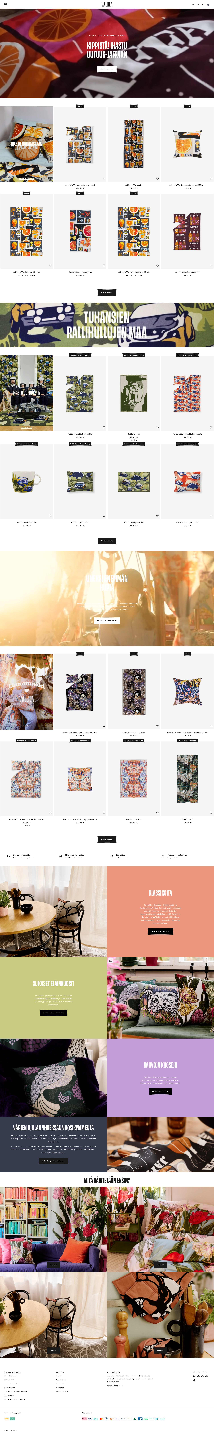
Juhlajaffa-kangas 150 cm (26, 272)
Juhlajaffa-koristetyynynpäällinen (187, 185)
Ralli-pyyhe (134, 434)
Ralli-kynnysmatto (133, 523)
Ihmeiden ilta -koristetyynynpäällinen (187, 733)
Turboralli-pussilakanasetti (187, 434)
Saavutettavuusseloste (14, 1400)
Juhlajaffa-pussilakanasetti (80, 185)
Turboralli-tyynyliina (187, 523)
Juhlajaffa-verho (134, 185)
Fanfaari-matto (133, 820)
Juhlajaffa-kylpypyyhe (80, 272)
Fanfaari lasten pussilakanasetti (26, 820)
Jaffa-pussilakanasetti (187, 272)
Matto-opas (60, 1380)
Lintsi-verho (187, 820)
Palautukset (9, 1388)
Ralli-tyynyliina (80, 523)
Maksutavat (9, 1380)
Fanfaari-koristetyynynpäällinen (80, 820)
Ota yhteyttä (10, 1376)
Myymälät (60, 1388)
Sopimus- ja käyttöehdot (15, 1392)
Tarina (59, 1376)
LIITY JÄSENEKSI (114, 1386)
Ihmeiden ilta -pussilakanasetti (80, 733)
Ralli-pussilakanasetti (80, 434)
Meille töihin (62, 1392)
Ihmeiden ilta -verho (134, 733)
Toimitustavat (10, 1384)
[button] (5, 4)
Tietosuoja (9, 1396)
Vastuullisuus (62, 1384)
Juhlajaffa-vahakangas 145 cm (133, 272)
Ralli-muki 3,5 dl (26, 523)
